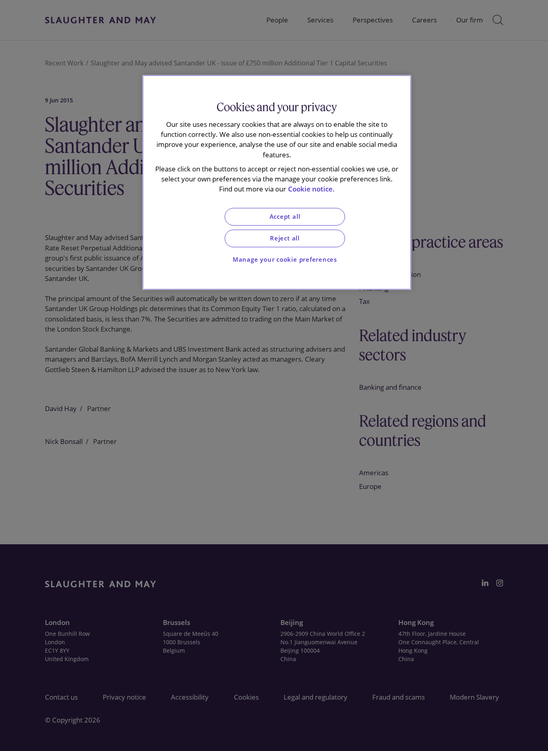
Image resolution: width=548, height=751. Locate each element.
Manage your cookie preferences (285, 259)
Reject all (285, 238)
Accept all (285, 216)
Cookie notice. (311, 188)
